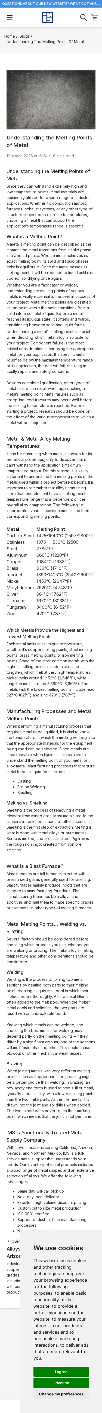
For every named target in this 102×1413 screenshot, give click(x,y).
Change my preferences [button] (61, 1394)
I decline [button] (61, 1383)
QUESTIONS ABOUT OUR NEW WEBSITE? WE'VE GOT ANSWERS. (51, 4)
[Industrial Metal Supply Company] (47, 17)
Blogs (25, 36)
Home (9, 36)
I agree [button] (61, 1371)
